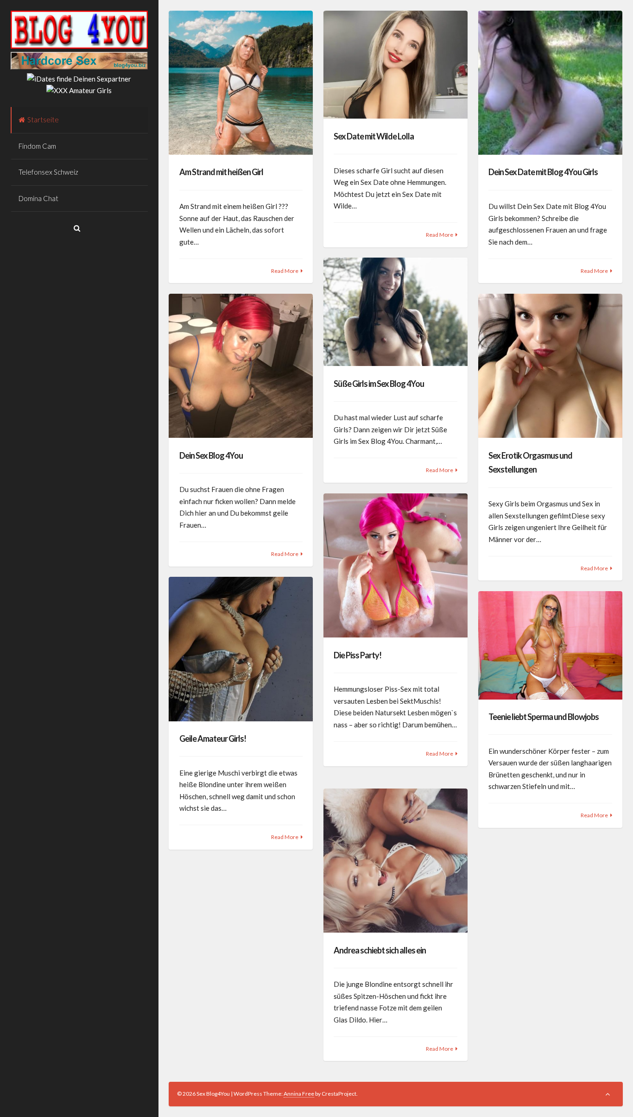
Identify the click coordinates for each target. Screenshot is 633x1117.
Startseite (43, 119)
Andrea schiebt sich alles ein (380, 950)
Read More (284, 270)
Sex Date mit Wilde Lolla (374, 136)
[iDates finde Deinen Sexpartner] (79, 79)
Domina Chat (38, 198)
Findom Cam (37, 146)
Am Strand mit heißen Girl (221, 172)
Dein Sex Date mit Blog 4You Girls (543, 172)
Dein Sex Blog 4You (211, 455)
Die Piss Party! (357, 655)
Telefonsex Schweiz (48, 172)
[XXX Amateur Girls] (79, 90)
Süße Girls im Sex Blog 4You (379, 384)
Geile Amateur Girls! (212, 738)
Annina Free (299, 1093)
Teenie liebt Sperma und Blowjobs (543, 717)
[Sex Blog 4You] (79, 46)
